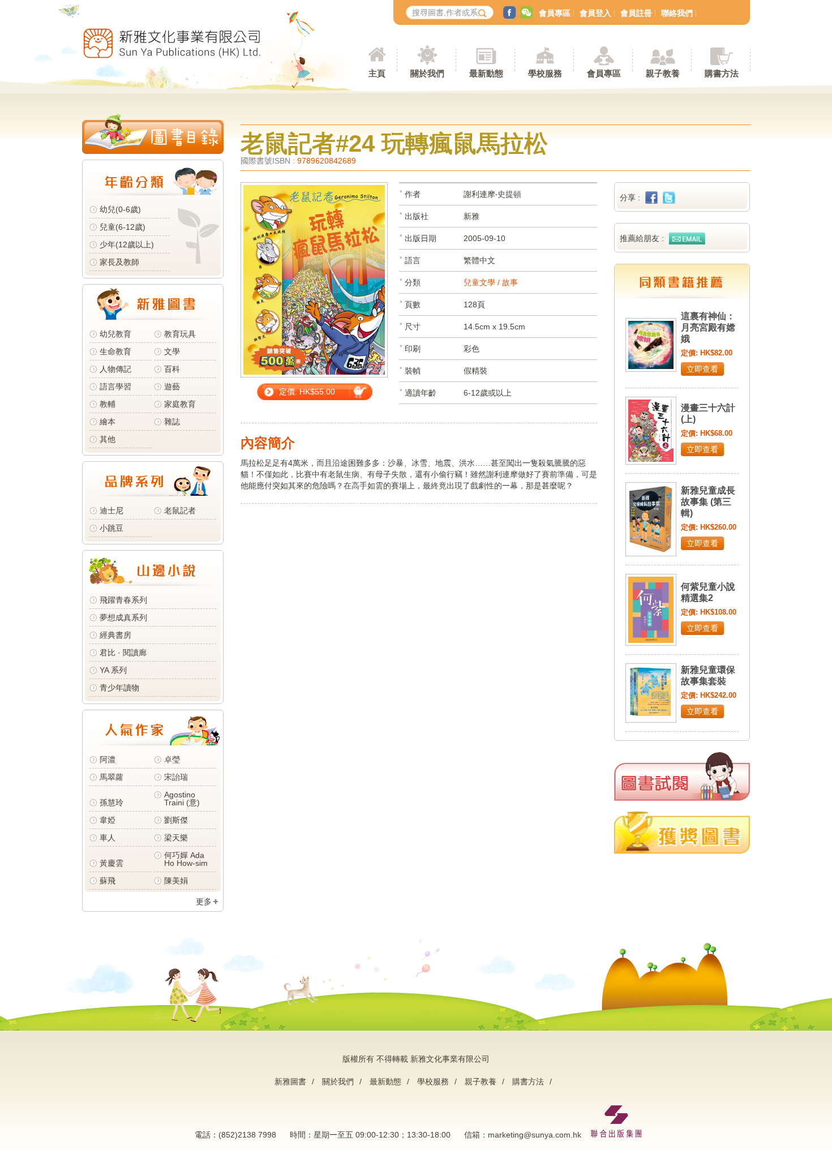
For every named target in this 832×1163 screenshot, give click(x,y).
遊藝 (172, 386)
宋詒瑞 (176, 777)
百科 (172, 369)
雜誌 (172, 421)
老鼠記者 (180, 510)
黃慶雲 (111, 863)
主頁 (376, 73)
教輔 (107, 404)
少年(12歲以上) (127, 244)
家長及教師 (119, 262)
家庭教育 (180, 404)
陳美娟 (176, 880)
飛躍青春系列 (123, 599)
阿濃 (107, 759)
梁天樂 (176, 837)
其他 (107, 439)
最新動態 (385, 1081)
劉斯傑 (176, 820)
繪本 (107, 421)
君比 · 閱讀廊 (123, 652)
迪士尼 (111, 510)
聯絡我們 (677, 13)
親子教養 (480, 1081)
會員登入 (595, 13)
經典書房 (115, 635)
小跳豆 (111, 528)
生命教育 (115, 351)
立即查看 (702, 369)
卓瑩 (172, 759)
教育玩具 (180, 333)
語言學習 (115, 386)
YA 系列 (113, 670)
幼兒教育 (115, 333)
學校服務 (545, 73)
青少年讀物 (119, 687)
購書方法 (528, 1081)
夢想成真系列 (123, 617)
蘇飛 (107, 880)
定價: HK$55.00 (307, 391)
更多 (204, 901)
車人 (107, 837)
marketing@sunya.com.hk (534, 1134)
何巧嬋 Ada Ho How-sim (186, 859)
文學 (172, 351)
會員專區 (555, 13)
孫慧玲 (111, 802)
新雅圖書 (290, 1081)
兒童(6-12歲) (125, 226)
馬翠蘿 (111, 777)
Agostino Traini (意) (182, 798)
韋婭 (107, 820)
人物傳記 (115, 369)
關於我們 (338, 1081)
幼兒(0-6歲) (120, 209)
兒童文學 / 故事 (491, 282)
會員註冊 (636, 13)
